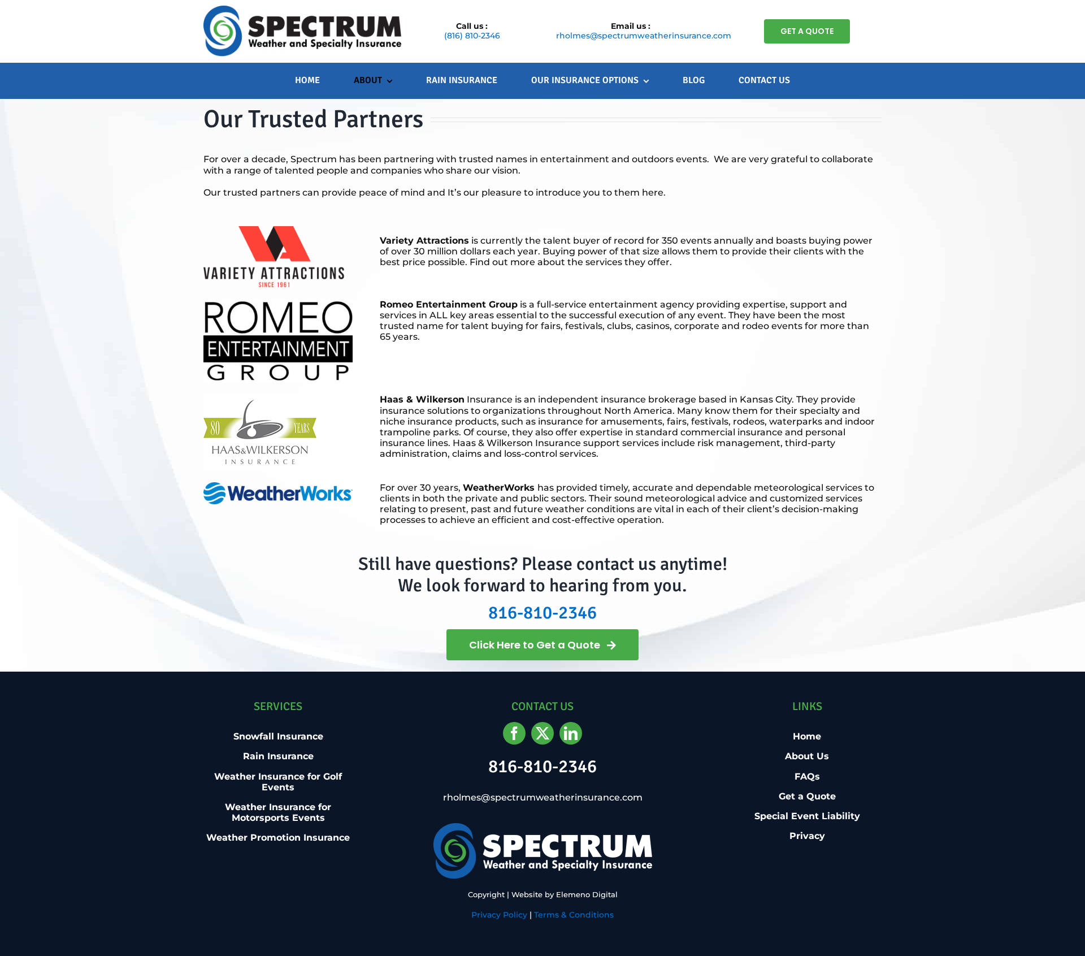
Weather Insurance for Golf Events (278, 782)
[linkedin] (570, 733)
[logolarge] (302, 10)
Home (807, 736)
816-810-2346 (542, 613)
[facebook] (514, 733)
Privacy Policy (499, 915)
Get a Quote (807, 796)
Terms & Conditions (574, 915)
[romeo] (278, 303)
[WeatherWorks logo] (278, 486)
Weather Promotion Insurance (278, 837)
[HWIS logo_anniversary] (259, 398)
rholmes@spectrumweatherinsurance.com (643, 36)
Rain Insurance (278, 756)
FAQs (807, 776)
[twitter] (542, 733)
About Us (807, 756)
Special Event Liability (807, 816)
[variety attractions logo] (273, 230)
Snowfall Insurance (278, 736)
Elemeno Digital (587, 894)
